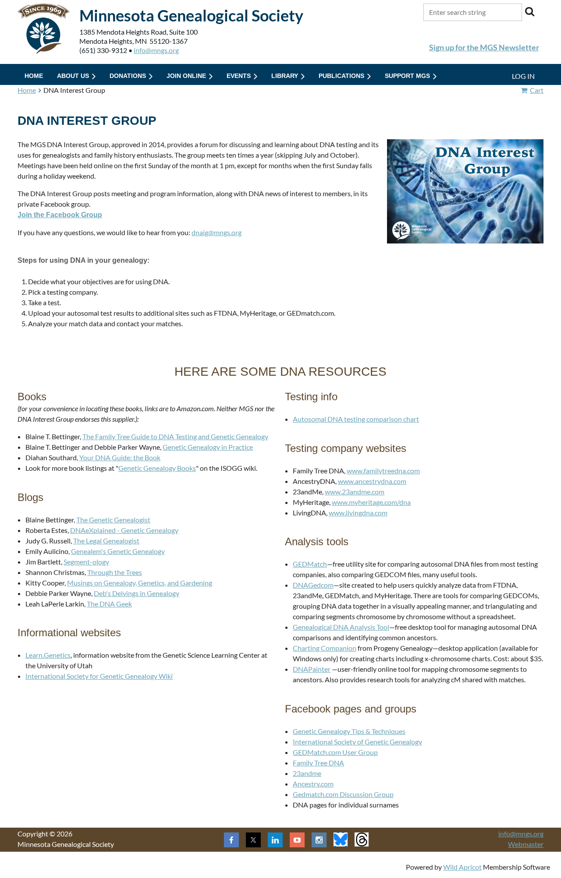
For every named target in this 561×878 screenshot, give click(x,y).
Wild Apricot (462, 867)
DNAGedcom (313, 585)
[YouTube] (297, 839)
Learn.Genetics (48, 655)
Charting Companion (324, 648)
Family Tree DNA (318, 762)
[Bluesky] (341, 839)
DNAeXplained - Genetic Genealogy (124, 530)
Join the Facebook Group (60, 215)
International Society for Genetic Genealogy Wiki (99, 676)
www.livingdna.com (358, 512)
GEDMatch (310, 564)
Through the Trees (114, 572)
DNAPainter (311, 669)
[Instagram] (319, 839)
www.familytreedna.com (383, 470)
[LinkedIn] (275, 839)
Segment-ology (86, 561)
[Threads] (362, 839)
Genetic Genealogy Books (157, 468)
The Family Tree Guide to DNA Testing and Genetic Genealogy (175, 436)
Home (27, 90)
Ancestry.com (313, 783)
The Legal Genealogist (106, 540)
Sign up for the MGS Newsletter (484, 47)
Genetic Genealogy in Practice (208, 447)
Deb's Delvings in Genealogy (136, 593)
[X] (253, 839)
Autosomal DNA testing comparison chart (356, 419)
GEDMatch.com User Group (335, 752)
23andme (307, 773)
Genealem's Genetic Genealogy (118, 551)
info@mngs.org (156, 50)
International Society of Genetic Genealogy (357, 741)
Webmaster (525, 844)
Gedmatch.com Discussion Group (343, 794)
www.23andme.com (354, 491)
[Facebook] (231, 839)
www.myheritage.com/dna (371, 502)
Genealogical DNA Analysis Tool (341, 627)
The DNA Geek (109, 603)
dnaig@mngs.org (216, 232)
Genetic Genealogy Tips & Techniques (349, 731)
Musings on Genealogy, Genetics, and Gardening (139, 582)
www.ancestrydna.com (372, 481)
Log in (523, 76)
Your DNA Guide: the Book (119, 457)
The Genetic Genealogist (113, 519)
